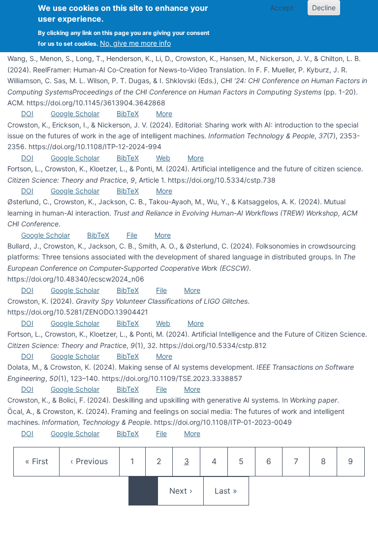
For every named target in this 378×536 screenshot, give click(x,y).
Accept (281, 7)
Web (163, 158)
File (131, 235)
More (164, 113)
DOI (27, 113)
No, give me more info (135, 43)
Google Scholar (75, 113)
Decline (324, 7)
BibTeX (128, 113)
